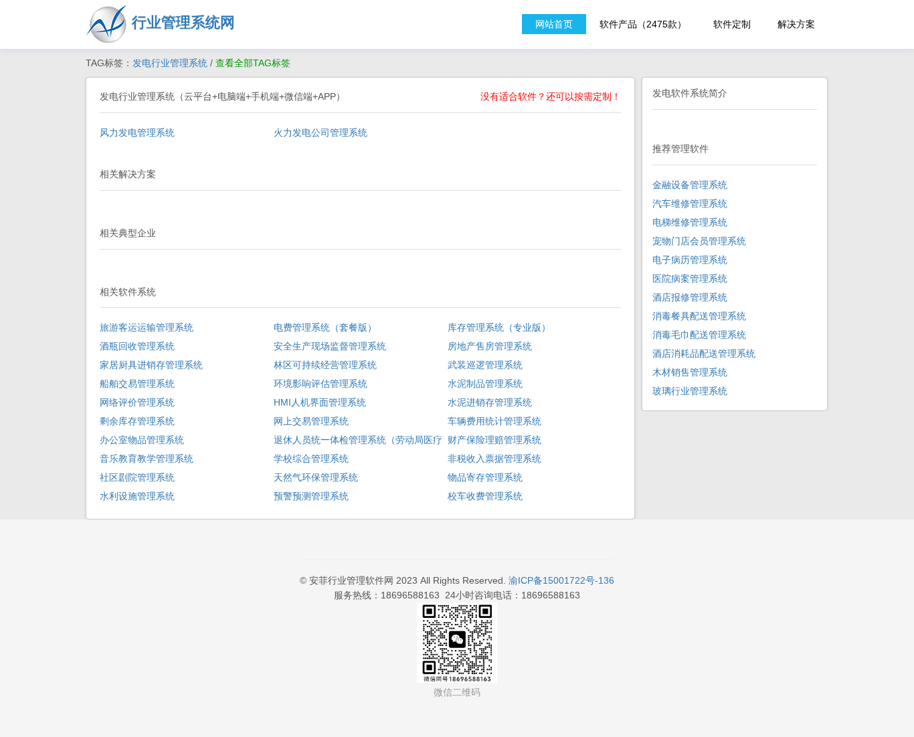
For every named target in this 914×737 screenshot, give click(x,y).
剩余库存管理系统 (137, 421)
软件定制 (732, 24)
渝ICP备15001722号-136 (561, 580)
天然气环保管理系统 (316, 477)
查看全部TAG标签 (252, 63)
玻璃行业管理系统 (689, 391)
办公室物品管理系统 (142, 439)
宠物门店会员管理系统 (699, 241)
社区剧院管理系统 (137, 477)
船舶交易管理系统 (137, 383)
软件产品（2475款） (643, 24)
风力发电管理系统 (137, 132)
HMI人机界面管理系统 (320, 402)
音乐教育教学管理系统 (146, 458)
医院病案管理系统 (689, 278)
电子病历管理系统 (689, 259)
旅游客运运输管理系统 (146, 327)
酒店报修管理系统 (689, 297)
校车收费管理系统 (485, 496)
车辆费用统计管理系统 (494, 421)
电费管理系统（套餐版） (325, 327)
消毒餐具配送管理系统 (699, 316)
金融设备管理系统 (689, 184)
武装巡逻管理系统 (485, 364)
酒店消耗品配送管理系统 (703, 353)
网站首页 (554, 24)
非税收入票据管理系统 (494, 458)
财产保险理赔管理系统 (494, 439)
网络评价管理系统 (137, 402)
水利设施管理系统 (137, 496)
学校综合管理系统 (311, 458)
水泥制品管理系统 (485, 383)
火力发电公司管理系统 (320, 132)
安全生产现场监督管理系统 (330, 346)
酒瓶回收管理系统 (137, 346)
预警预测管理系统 (311, 496)
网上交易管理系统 (311, 421)
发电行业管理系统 (169, 63)
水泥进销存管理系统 (490, 402)
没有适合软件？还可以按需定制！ (550, 96)
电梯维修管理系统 (689, 222)
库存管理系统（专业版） (499, 327)
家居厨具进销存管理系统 (151, 364)
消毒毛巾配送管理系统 (699, 334)
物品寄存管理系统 (485, 477)
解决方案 (796, 24)
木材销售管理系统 (689, 372)
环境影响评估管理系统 (320, 383)
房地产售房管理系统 (490, 346)
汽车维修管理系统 (689, 203)
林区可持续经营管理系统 (325, 364)
